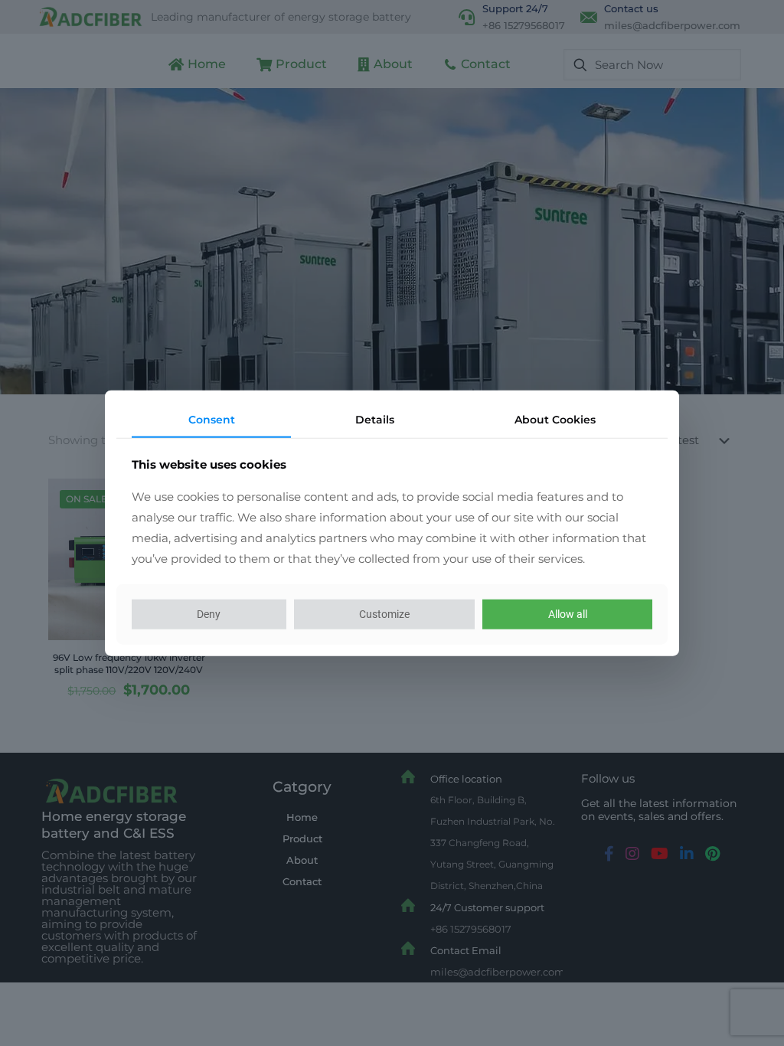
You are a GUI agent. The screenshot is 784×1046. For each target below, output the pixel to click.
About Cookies (555, 420)
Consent (211, 420)
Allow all (567, 614)
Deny (208, 614)
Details (374, 420)
